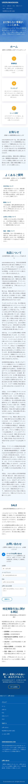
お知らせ (9, 6)
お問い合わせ (9, 8)
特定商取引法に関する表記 (9, 11)
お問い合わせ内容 (7, 586)
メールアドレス (6, 572)
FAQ (14, 6)
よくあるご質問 (5, 734)
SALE (4, 8)
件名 (3, 579)
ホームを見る (14, 687)
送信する (7, 599)
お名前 (4, 565)
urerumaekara (10, 2)
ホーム (4, 6)
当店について (19, 6)
